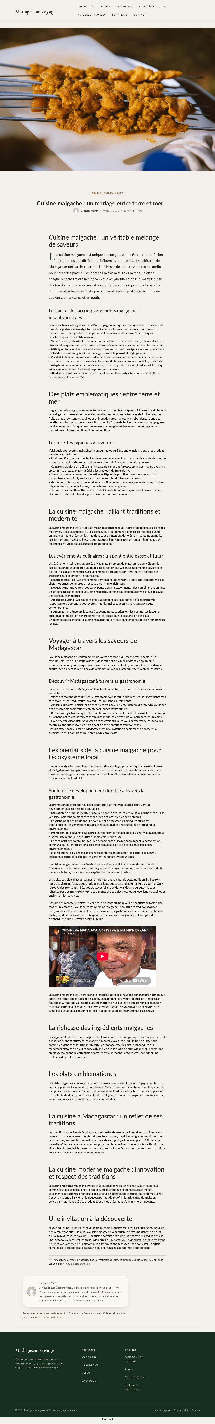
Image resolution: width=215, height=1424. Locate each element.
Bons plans (119, 14)
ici (85, 1236)
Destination (86, 6)
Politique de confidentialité (133, 1387)
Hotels (105, 6)
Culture (86, 1372)
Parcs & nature (90, 1364)
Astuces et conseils (92, 14)
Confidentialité (181, 1410)
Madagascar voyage (35, 11)
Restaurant (125, 6)
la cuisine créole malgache (80, 1247)
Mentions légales (134, 1377)
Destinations (89, 1356)
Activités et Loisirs (152, 6)
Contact (140, 14)
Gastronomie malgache (107, 193)
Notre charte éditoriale (78, 1264)
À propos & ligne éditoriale (134, 1359)
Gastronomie (89, 1380)
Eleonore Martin (89, 210)
